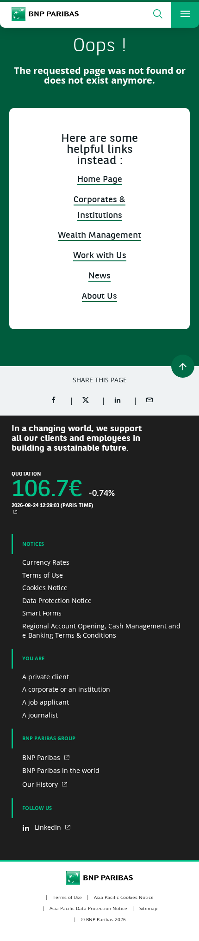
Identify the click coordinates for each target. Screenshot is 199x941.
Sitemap (148, 908)
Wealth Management (99, 235)
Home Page (99, 179)
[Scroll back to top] (182, 366)
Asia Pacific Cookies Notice (124, 897)
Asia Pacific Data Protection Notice (88, 908)
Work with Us (99, 256)
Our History (41, 784)
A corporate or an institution (66, 689)
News (99, 276)
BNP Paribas (42, 757)
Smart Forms (42, 613)
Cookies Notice (45, 587)
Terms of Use (42, 575)
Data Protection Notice (57, 600)
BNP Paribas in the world (61, 770)
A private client (45, 676)
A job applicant (45, 702)
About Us (99, 296)
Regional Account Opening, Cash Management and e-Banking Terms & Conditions (101, 630)
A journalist (40, 715)
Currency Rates (45, 562)
